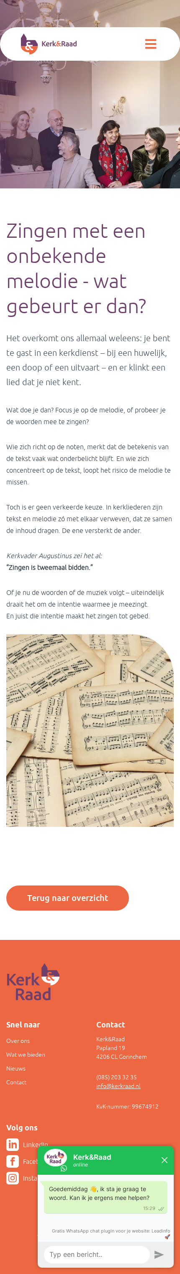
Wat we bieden (25, 1054)
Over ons (18, 1040)
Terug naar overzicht (67, 898)
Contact (16, 1082)
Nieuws (16, 1068)
